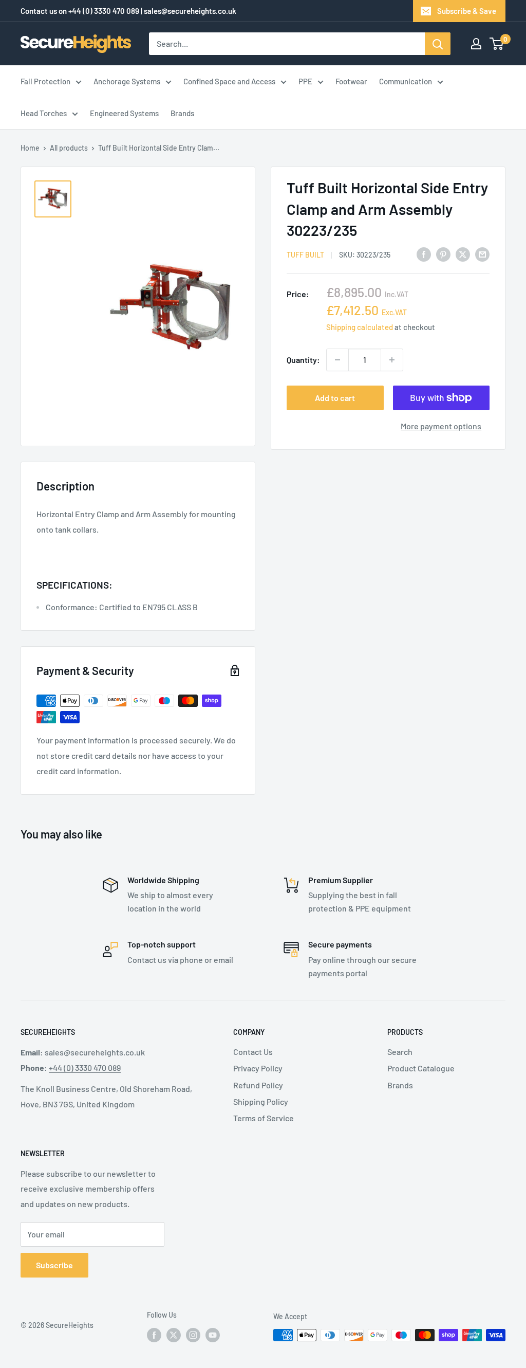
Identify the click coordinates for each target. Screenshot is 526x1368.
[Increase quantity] (392, 360)
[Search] (437, 43)
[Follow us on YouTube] (212, 1335)
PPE (305, 81)
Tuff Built (305, 254)
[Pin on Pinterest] (443, 254)
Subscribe (54, 1265)
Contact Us (253, 1051)
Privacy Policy (258, 1068)
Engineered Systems (124, 113)
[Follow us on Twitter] (173, 1335)
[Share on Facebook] (424, 254)
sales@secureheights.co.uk (190, 10)
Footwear (351, 81)
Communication (405, 81)
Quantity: (303, 359)
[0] (497, 44)
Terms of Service (263, 1118)
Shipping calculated (359, 327)
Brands (182, 113)
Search (399, 1051)
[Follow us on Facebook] (154, 1335)
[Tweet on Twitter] (463, 254)
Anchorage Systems (126, 81)
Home (30, 147)
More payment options (441, 426)
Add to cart (335, 398)
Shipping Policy (260, 1101)
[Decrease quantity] (337, 360)
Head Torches (44, 113)
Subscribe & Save (466, 10)
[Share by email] (482, 254)
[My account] (476, 43)
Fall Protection (45, 81)
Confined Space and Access (229, 81)
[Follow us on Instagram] (193, 1335)
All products (69, 147)
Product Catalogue (421, 1068)
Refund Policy (258, 1085)
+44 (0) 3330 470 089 (103, 10)
